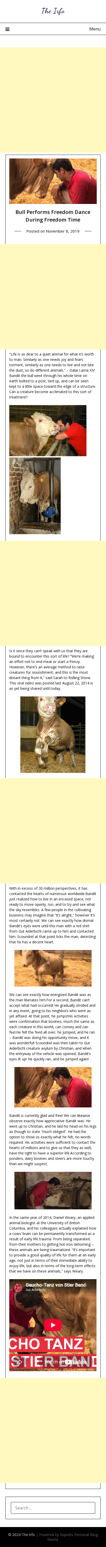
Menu (95, 29)
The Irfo (53, 10)
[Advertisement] (53, 100)
